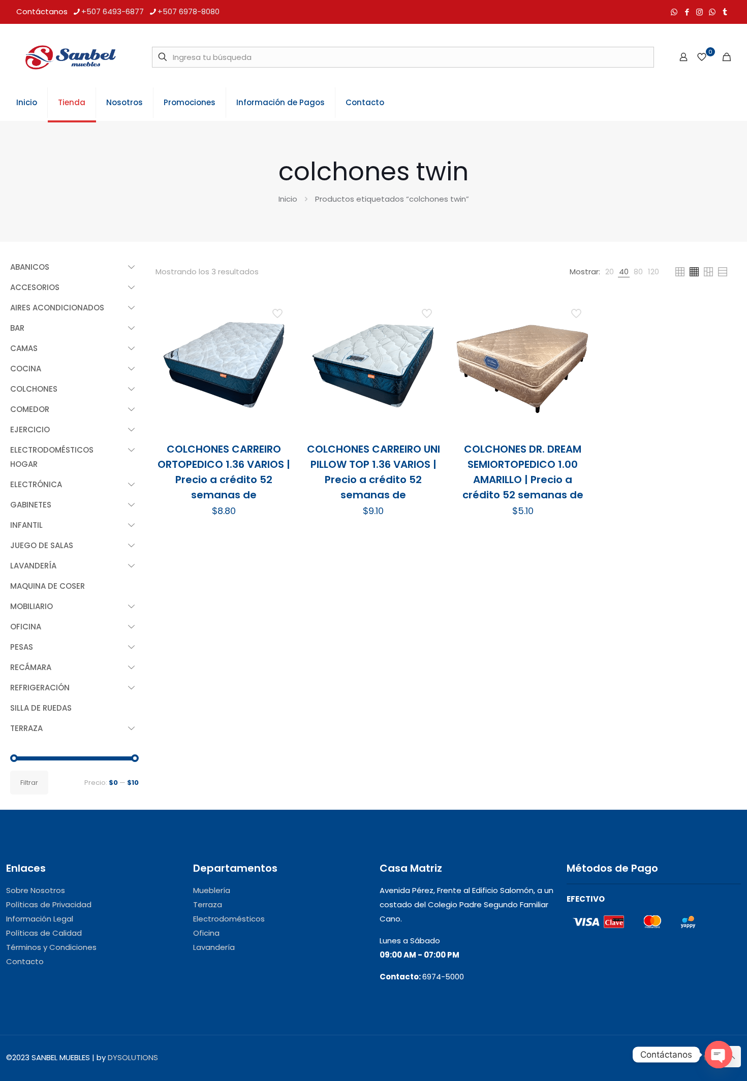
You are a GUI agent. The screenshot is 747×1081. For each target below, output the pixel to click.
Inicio (287, 199)
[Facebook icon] (687, 12)
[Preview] (278, 376)
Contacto (25, 961)
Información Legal (39, 918)
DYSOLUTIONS (133, 1057)
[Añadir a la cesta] (278, 311)
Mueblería (211, 890)
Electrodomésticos (229, 918)
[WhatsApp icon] (674, 12)
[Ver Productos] (278, 333)
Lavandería (214, 947)
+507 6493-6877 (112, 11)
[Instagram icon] (699, 12)
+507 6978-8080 (189, 11)
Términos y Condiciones (51, 947)
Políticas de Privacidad (48, 904)
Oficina (206, 933)
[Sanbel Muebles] (70, 57)
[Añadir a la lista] (278, 354)
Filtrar (29, 782)
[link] (609, 272)
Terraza (207, 904)
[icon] (712, 12)
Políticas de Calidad (44, 933)
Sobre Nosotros (35, 890)
